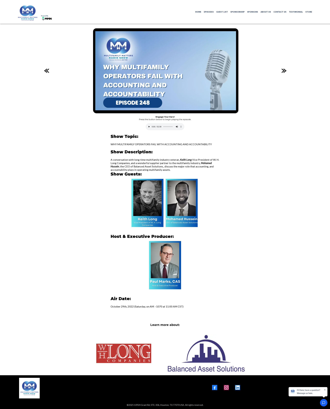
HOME (198, 12)
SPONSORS (252, 12)
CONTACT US (280, 12)
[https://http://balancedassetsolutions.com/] (206, 353)
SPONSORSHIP (237, 12)
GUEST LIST (222, 12)
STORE (309, 12)
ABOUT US (266, 12)
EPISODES (209, 12)
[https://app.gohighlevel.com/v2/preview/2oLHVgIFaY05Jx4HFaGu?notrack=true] (76, 388)
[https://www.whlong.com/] (123, 353)
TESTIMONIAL (296, 12)
